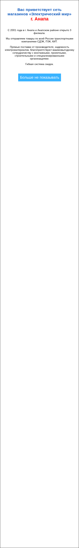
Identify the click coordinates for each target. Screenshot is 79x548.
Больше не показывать (39, 77)
